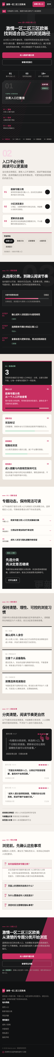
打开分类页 (12, 580)
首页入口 (5, 1007)
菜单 (49, 4)
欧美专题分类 (7, 1011)
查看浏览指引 (27, 62)
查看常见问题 (27, 964)
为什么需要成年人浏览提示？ (19, 895)
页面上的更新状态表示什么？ (19, 885)
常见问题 (5, 1016)
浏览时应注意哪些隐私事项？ (19, 904)
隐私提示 (5, 1033)
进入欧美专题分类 (27, 55)
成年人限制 (6, 1025)
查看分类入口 (38, 4)
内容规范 (5, 1029)
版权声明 (5, 1037)
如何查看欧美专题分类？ (17, 863)
